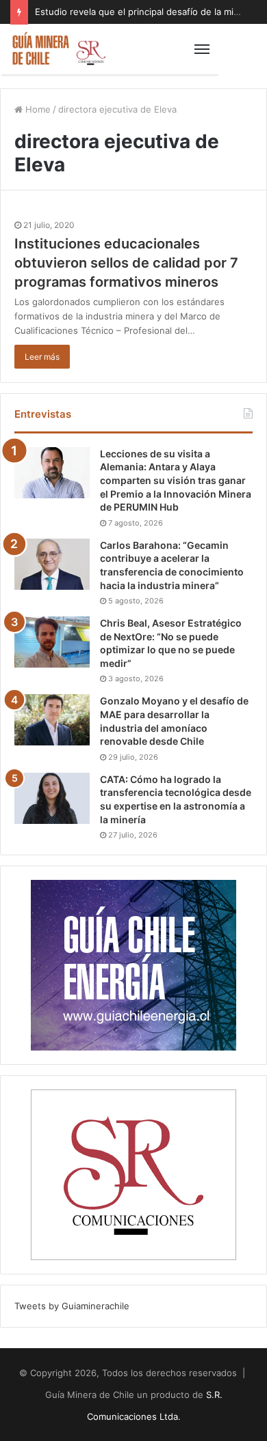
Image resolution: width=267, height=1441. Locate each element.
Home (37, 109)
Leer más (42, 357)
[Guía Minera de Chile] (58, 49)
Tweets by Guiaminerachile (71, 1305)
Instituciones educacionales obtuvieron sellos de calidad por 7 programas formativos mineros (126, 263)
